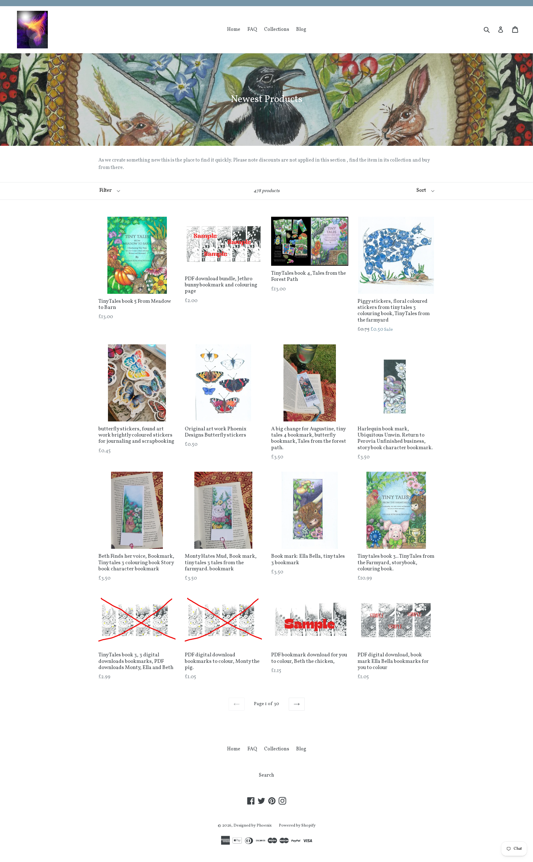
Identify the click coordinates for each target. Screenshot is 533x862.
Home (233, 29)
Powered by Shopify (297, 825)
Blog (301, 29)
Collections (276, 29)
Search (266, 775)
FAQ (252, 29)
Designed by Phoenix (252, 825)
